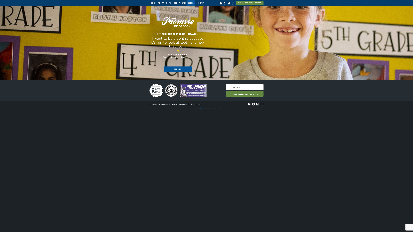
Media (191, 3)
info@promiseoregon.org (159, 104)
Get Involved (180, 3)
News (168, 3)
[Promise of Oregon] (178, 22)
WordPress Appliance (198, 108)
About (161, 3)
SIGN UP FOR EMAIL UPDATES (249, 3)
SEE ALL (177, 69)
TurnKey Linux (217, 108)
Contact (200, 3)
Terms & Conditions (179, 104)
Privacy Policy (195, 104)
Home (152, 3)
